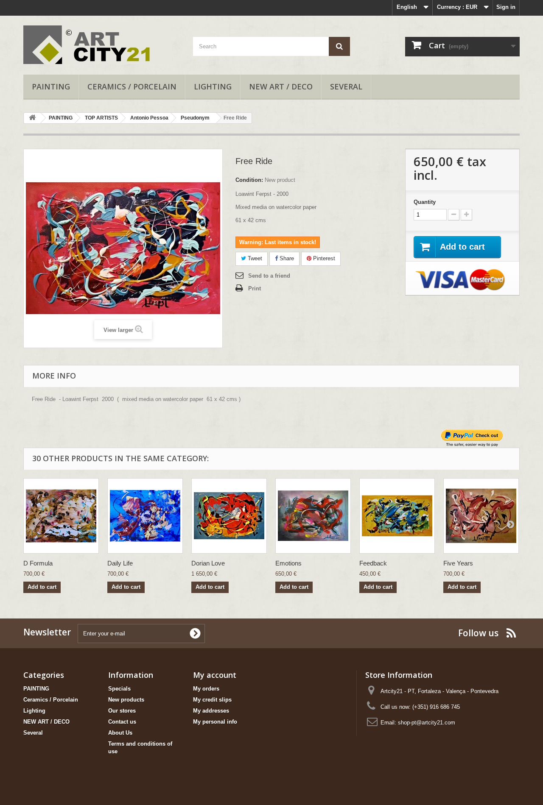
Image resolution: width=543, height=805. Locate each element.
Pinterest (323, 258)
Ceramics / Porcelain (131, 86)
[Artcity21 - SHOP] (101, 43)
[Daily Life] (145, 516)
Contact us (122, 722)
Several (346, 86)
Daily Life (120, 563)
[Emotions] (313, 516)
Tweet (254, 258)
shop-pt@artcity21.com (426, 722)
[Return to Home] (32, 118)
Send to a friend (269, 276)
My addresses (211, 711)
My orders (206, 688)
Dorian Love (208, 563)
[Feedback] (397, 516)
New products (126, 699)
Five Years (458, 563)
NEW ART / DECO (281, 86)
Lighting (213, 86)
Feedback (373, 563)
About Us (120, 733)
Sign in (505, 7)
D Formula (38, 563)
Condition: (249, 180)
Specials (119, 688)
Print (254, 288)
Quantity (425, 202)
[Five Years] (481, 516)
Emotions (288, 563)
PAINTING (51, 86)
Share (286, 258)
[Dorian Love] (229, 516)
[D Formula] (61, 516)
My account (214, 675)
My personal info (215, 722)
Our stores (122, 711)
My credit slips (212, 699)
